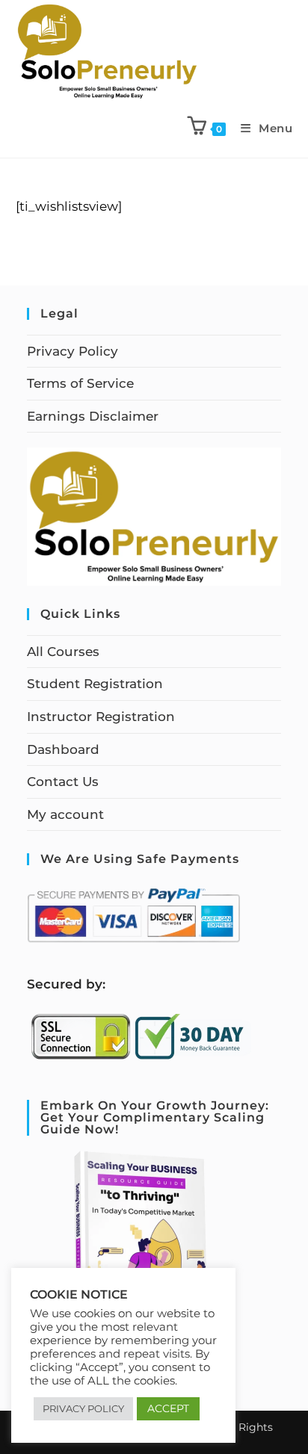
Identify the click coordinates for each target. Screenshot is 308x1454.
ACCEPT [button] (168, 1408)
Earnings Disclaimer (92, 416)
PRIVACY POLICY (83, 1408)
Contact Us (63, 781)
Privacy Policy (72, 351)
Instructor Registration (101, 716)
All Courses (63, 651)
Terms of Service (80, 383)
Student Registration (95, 683)
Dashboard (63, 749)
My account (65, 814)
